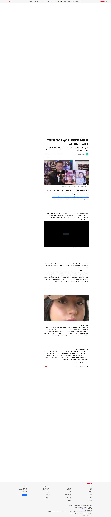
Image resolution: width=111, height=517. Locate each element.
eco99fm (48, 494)
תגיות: (87, 365)
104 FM (48, 495)
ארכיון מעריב (69, 498)
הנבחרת (76, 1)
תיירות (42, 1)
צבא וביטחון (74, 137)
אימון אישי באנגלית (46, 488)
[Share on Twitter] (56, 154)
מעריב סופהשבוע (68, 494)
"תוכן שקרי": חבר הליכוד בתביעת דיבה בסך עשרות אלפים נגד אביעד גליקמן (71, 199)
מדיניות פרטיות (24, 491)
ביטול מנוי (69, 501)
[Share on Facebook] (59, 154)
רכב (45, 1)
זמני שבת (48, 497)
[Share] (62, 154)
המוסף (70, 495)
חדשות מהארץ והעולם (81, 137)
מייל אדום (69, 491)
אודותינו (69, 500)
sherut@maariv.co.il (83, 508)
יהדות (91, 498)
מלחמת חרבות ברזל (85, 366)
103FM (83, 153)
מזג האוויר (90, 500)
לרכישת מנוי (9, 1)
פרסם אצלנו (69, 489)
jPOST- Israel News (46, 489)
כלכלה (72, 1)
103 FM (48, 492)
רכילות (59, 1)
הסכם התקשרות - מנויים (23, 489)
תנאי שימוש (25, 488)
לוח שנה (30, 1)
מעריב (88, 137)
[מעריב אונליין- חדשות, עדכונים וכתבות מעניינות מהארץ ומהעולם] (102, 1)
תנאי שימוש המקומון (23, 492)
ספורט (69, 1)
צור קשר (69, 488)
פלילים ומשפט (49, 1)
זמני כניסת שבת (36, 1)
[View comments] (46, 154)
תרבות (65, 1)
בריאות (55, 1)
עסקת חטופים (77, 366)
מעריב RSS (69, 492)
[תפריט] (106, 1)
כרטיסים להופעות (89, 501)
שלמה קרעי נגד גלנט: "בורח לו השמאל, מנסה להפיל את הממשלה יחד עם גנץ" (70, 197)
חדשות (80, 1)
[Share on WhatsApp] (53, 154)
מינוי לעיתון (69, 497)
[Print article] (50, 154)
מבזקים (91, 489)
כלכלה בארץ (90, 491)
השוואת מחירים (47, 498)
